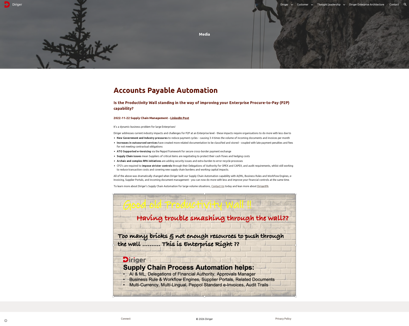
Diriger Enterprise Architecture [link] (366, 4)
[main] (204, 34)
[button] (405, 4)
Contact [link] (394, 4)
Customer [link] (302, 4)
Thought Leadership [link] (328, 4)
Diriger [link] (284, 4)
